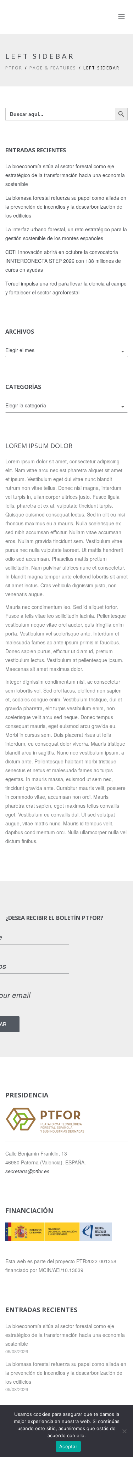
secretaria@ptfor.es (27, 1171)
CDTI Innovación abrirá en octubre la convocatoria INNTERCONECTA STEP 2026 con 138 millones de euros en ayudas (63, 260)
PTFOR (13, 68)
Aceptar (68, 1446)
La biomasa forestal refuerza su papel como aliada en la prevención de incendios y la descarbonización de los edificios (65, 206)
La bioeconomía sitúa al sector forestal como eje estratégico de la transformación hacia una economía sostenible (65, 175)
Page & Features (52, 68)
